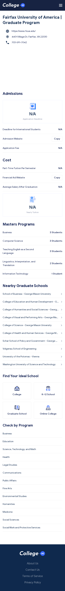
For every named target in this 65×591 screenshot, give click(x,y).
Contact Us (33, 570)
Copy (57, 138)
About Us (32, 563)
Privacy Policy (32, 582)
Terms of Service (32, 576)
